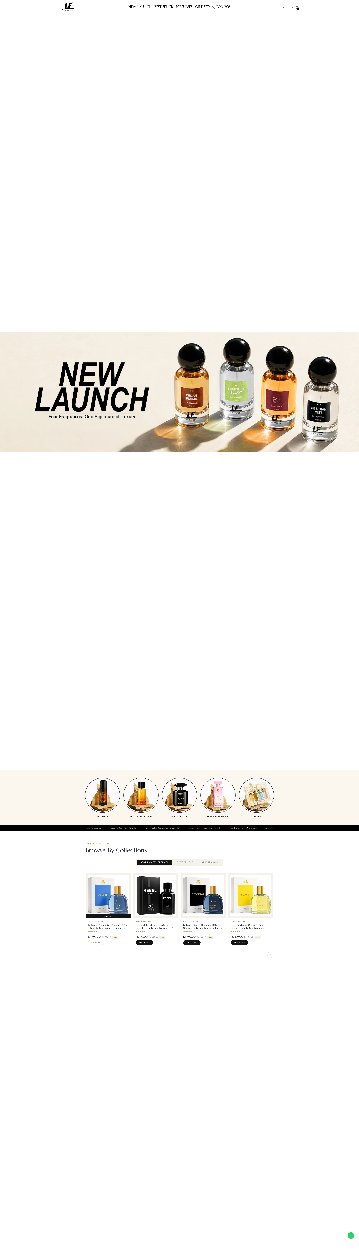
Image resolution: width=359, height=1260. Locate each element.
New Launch (139, 6)
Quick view (109, 915)
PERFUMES (184, 6)
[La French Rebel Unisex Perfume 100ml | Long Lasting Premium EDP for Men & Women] (155, 895)
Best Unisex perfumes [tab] (155, 862)
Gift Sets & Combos (213, 6)
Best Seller (163, 6)
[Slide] (179, 392)
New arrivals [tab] (210, 862)
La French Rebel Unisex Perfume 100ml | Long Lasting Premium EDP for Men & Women (154, 928)
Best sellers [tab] (185, 862)
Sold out (95, 942)
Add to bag (144, 942)
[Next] (270, 955)
